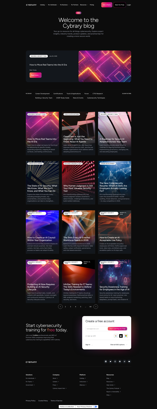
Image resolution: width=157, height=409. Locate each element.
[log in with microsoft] (126, 336)
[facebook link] (120, 362)
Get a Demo (107, 5)
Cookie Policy (43, 401)
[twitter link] (110, 362)
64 (90, 307)
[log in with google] (116, 336)
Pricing (92, 5)
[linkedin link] (106, 362)
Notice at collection (67, 407)
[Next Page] (96, 306)
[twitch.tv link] (125, 362)
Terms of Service (56, 401)
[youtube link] (129, 362)
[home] (31, 5)
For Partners (74, 5)
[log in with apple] (121, 336)
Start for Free (119, 5)
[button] (43, 5)
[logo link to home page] (31, 362)
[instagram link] (115, 362)
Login (129, 5)
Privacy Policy (30, 401)
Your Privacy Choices (84, 407)
